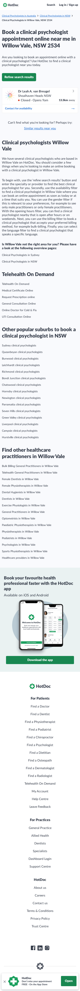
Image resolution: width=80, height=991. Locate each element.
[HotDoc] (10, 5)
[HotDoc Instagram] (46, 947)
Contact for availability (18, 108)
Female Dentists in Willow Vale (20, 479)
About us (40, 887)
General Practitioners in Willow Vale (23, 512)
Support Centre (40, 866)
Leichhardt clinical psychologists (21, 365)
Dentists (40, 843)
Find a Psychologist (40, 745)
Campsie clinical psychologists (19, 431)
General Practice (40, 828)
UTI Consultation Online (16, 317)
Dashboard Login (40, 858)
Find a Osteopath (40, 760)
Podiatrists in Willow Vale (17, 538)
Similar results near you (40, 128)
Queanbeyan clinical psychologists (22, 352)
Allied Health (40, 835)
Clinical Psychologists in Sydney (20, 255)
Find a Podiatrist (40, 729)
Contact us (40, 903)
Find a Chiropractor (40, 737)
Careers (40, 895)
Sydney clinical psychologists (19, 345)
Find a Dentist (40, 714)
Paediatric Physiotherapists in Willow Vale (26, 525)
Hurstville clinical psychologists (20, 437)
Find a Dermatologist (40, 768)
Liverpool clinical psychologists (20, 424)
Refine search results (19, 77)
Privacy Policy (40, 918)
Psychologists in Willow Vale (18, 545)
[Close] (4, 981)
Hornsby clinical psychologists (20, 391)
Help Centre (40, 799)
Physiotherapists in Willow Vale (20, 531)
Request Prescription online (18, 297)
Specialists (40, 851)
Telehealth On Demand (15, 284)
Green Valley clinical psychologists (22, 417)
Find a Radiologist (40, 775)
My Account (40, 791)
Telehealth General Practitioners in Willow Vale (29, 472)
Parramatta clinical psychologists (21, 404)
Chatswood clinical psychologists (21, 385)
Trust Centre (40, 926)
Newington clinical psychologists (21, 398)
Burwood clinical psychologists (20, 358)
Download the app (40, 660)
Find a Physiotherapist (40, 721)
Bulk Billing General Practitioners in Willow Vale (30, 466)
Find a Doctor (40, 706)
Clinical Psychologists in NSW (55, 16)
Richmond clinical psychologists (21, 372)
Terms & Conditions (40, 910)
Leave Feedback (40, 806)
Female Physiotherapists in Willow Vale (25, 486)
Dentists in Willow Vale (16, 499)
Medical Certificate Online (17, 290)
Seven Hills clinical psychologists (21, 411)
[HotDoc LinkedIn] (40, 947)
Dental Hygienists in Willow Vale (21, 492)
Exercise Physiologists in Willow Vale (23, 505)
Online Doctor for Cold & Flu (19, 310)
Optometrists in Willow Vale (18, 518)
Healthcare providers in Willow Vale (23, 558)
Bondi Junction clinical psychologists (24, 378)
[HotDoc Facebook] (33, 947)
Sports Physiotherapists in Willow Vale (24, 551)
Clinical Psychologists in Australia (19, 16)
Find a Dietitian (40, 752)
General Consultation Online (19, 303)
